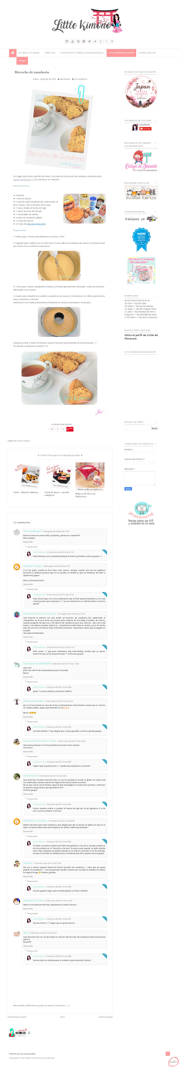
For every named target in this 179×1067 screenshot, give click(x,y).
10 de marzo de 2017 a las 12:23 (65, 663)
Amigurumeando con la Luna (39, 613)
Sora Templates (162, 1058)
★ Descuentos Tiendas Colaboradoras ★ (82, 53)
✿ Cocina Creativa (22, 440)
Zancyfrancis (30, 775)
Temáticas (49, 53)
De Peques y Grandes (35, 820)
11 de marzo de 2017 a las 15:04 (47, 863)
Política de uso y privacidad (22, 1053)
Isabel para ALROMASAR (37, 663)
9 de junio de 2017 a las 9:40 (59, 762)
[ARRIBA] (173, 1061)
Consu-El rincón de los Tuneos (40, 740)
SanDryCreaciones (33, 900)
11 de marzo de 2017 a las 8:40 (61, 820)
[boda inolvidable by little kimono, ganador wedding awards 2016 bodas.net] (29, 1032)
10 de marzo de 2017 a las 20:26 (71, 741)
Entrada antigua (106, 1017)
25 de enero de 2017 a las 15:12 (60, 552)
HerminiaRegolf (32, 531)
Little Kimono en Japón (121, 53)
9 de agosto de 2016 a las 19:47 (56, 531)
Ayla (25, 932)
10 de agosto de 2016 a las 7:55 (56, 566)
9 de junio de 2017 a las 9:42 (59, 804)
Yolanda (28, 863)
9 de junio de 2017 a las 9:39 (59, 727)
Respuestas (32, 546)
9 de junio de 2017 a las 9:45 (59, 841)
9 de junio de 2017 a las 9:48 (59, 956)
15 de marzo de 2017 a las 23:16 (43, 933)
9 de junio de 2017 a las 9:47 (59, 919)
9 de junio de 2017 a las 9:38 (59, 687)
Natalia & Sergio (32, 565)
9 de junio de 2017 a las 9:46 (59, 886)
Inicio (62, 1017)
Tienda (22, 60)
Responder (28, 542)
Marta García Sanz (33, 700)
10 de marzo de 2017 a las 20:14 (59, 701)
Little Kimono (39, 552)
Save (71, 428)
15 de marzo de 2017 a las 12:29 (58, 900)
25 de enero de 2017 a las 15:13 (60, 594)
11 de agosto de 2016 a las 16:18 (71, 613)
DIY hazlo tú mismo (29, 53)
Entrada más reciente (17, 1017)
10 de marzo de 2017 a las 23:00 (52, 776)
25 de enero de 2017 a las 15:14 (60, 647)
